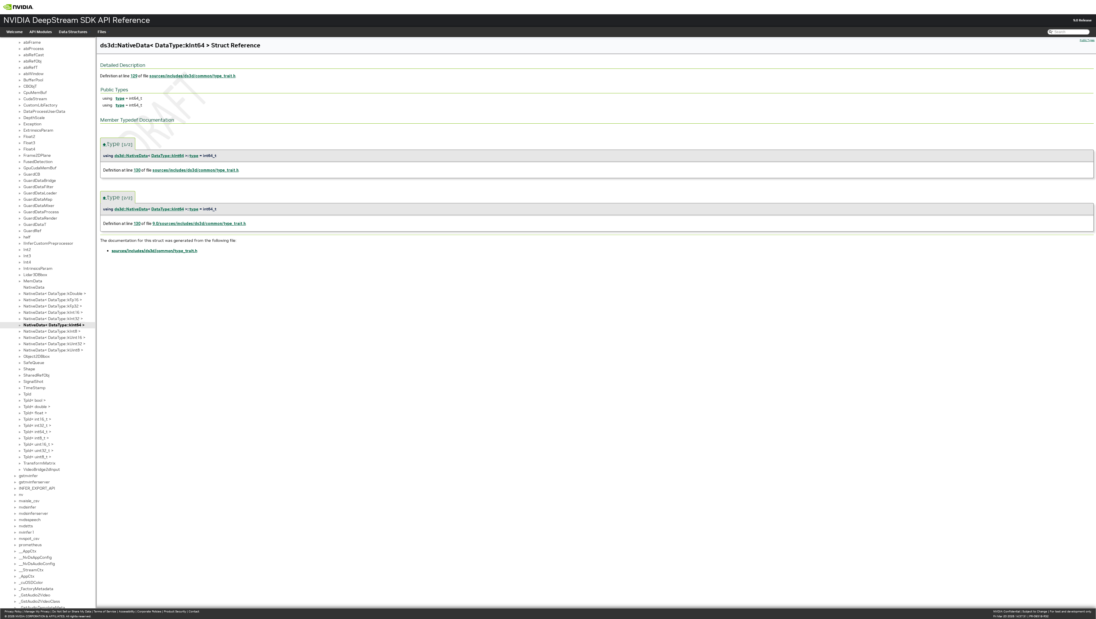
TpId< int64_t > (37, 431)
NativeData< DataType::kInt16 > (53, 312)
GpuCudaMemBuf (40, 167)
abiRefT (30, 67)
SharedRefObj (36, 375)
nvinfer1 (26, 532)
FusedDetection (38, 161)
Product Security (175, 611)
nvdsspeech (30, 519)
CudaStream (35, 98)
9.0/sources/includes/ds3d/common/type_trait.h (199, 223)
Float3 (29, 142)
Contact (194, 611)
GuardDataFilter (38, 186)
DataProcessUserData (44, 111)
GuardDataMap (37, 199)
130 (137, 170)
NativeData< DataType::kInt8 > (51, 331)
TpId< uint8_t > (37, 456)
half (27, 237)
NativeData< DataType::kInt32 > (53, 318)
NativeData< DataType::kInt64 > (53, 324)
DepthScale (34, 117)
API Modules (40, 31)
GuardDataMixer (39, 205)
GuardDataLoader (40, 193)
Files (102, 31)
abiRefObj (32, 61)
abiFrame (32, 42)
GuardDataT (34, 224)
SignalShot (33, 381)
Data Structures (73, 31)
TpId (27, 394)
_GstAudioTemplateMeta (42, 607)
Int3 (27, 255)
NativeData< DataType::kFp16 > (52, 299)
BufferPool (33, 80)
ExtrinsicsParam (38, 130)
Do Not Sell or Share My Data (71, 611)
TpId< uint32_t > (38, 450)
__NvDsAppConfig (35, 557)
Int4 (27, 262)
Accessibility (127, 611)
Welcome (14, 31)
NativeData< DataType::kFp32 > (52, 306)
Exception (32, 123)
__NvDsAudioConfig (37, 563)
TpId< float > (35, 412)
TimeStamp (34, 387)
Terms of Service (105, 611)
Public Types (1087, 40)
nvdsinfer (27, 507)
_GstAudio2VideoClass (39, 601)
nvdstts (26, 525)
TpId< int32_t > (37, 425)
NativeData (34, 287)
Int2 (27, 249)
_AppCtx (26, 576)
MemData (32, 281)
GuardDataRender (40, 218)
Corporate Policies (149, 611)
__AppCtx (27, 551)
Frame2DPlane (37, 155)
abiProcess (33, 48)
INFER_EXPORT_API (37, 488)
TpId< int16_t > (37, 419)
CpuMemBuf (35, 92)
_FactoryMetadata (36, 588)
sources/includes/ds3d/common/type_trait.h (192, 76)
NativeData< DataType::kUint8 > (53, 350)
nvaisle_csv (29, 500)
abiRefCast (33, 54)
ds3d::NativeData (131, 155)
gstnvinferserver (34, 482)
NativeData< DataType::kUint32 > (54, 343)
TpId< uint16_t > (38, 444)
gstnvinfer (28, 475)
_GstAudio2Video (34, 595)
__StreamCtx (31, 569)
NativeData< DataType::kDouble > (54, 293)
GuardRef (32, 230)
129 (133, 76)
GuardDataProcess (41, 211)
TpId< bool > (34, 400)
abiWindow (33, 73)
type (120, 98)
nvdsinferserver (33, 513)
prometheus (30, 544)
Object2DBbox (36, 356)
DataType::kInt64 (167, 155)
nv (21, 494)
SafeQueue (33, 362)
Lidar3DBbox (35, 274)
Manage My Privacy (37, 611)
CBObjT (30, 86)
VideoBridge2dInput (41, 469)
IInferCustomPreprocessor (48, 243)
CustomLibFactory (40, 105)
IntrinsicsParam (38, 268)
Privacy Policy (13, 611)
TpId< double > (36, 406)
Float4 (29, 149)
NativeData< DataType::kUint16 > (54, 337)
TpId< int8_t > (36, 438)
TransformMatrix (39, 463)
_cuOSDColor (31, 582)
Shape (29, 368)
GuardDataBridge (39, 180)
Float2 (29, 136)
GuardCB (31, 174)
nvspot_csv (29, 538)
